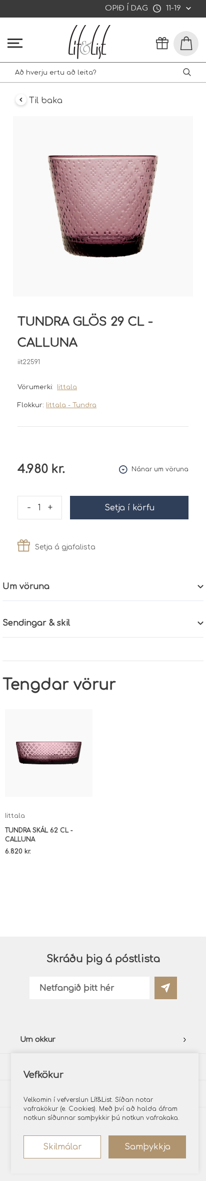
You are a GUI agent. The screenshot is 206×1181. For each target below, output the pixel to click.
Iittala (67, 387)
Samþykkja (147, 1146)
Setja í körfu (129, 507)
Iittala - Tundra (71, 405)
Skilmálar (62, 1146)
